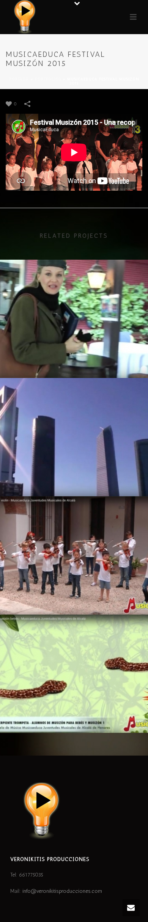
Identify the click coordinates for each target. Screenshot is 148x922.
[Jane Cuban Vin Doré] (74, 291)
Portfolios (48, 79)
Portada (19, 79)
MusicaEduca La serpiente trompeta (74, 713)
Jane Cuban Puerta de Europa (74, 476)
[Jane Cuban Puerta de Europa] (74, 409)
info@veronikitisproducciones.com (62, 891)
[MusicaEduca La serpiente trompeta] (74, 646)
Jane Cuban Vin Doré (74, 358)
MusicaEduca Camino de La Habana (74, 594)
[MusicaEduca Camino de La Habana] (74, 527)
